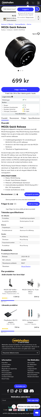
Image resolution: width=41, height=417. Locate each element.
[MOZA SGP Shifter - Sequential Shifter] (10, 283)
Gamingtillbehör (20, 24)
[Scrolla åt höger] (39, 285)
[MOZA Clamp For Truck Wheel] (30, 283)
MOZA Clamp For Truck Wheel (30, 291)
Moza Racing (25, 266)
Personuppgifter (7, 372)
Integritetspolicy (7, 374)
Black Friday (5, 379)
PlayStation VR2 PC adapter (10, 321)
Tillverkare (30, 370)
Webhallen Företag (33, 372)
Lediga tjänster (32, 368)
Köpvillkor (5, 362)
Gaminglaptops (11, 20)
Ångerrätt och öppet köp (9, 368)
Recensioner (14, 118)
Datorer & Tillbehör (7, 24)
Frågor (23, 118)
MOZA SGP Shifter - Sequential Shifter (11, 291)
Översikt (4, 118)
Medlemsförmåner (33, 376)
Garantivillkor (6, 366)
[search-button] (37, 9)
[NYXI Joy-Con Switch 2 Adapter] (30, 313)
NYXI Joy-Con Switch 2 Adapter (30, 321)
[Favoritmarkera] (2, 105)
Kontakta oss (20, 386)
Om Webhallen (32, 364)
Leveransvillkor (6, 364)
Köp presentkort (32, 374)
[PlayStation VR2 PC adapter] (10, 313)
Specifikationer (34, 118)
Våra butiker (31, 362)
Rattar (29, 24)
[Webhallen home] (7, 3)
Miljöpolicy (30, 366)
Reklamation (5, 370)
